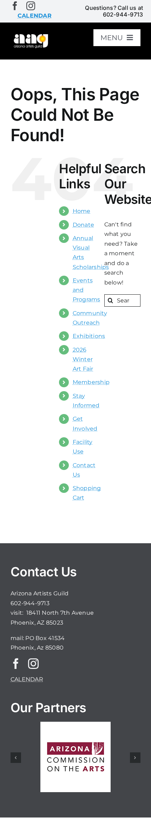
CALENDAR (27, 679)
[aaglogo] (31, 35)
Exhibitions (89, 336)
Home (82, 211)
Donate (83, 224)
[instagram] (30, 5)
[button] (16, 757)
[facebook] (15, 5)
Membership (91, 382)
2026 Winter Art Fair (83, 359)
